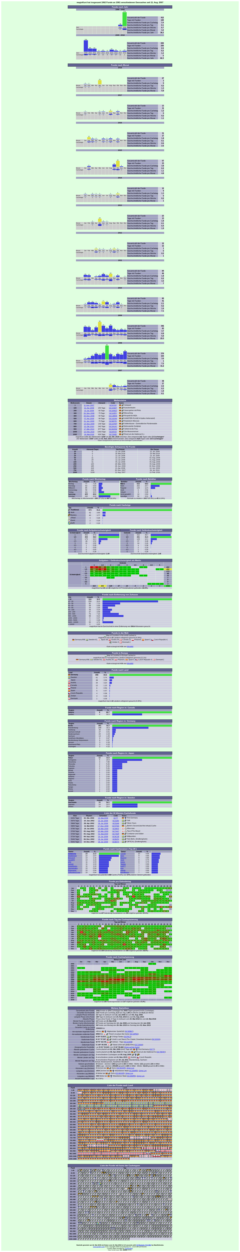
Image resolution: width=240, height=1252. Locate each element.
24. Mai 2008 (103, 818)
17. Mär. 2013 (89, 429)
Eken (122, 856)
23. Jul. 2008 (103, 821)
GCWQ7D (113, 421)
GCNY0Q (113, 405)
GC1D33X (156, 1039)
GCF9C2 (127, 1037)
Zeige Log (130, 1068)
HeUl (122, 860)
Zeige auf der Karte (132, 1047)
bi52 (69, 862)
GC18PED (134, 1034)
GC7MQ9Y (161, 1052)
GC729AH (139, 1045)
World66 (130, 647)
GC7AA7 (115, 831)
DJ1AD (123, 854)
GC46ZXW (113, 429)
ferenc (122, 862)
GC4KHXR (121, 1068)
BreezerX (71, 858)
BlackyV (123, 858)
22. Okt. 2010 (89, 426)
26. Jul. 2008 (103, 823)
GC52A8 (115, 823)
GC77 (115, 818)
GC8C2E (115, 837)
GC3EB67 (129, 1031)
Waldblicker (72, 856)
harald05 (71, 860)
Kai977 (123, 866)
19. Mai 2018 (89, 434)
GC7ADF (115, 834)
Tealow (123, 864)
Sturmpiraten (73, 868)
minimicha (72, 854)
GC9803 (115, 829)
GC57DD (115, 826)
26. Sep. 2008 (89, 413)
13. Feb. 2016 (89, 432)
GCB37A (115, 842)
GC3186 (115, 821)
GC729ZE (113, 434)
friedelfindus (72, 866)
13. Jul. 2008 (89, 411)
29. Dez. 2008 (89, 416)
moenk (122, 870)
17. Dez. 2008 (103, 826)
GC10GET (113, 408)
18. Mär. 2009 (103, 829)
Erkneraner (72, 870)
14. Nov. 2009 (89, 424)
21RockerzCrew (74, 872)
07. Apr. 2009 (89, 419)
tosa (121, 868)
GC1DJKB (128, 1042)
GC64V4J (113, 432)
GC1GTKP (113, 424)
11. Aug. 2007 (89, 405)
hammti (70, 864)
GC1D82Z (113, 411)
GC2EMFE (133, 1071)
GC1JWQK (113, 416)
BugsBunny (124, 872)
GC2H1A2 (113, 426)
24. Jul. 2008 (103, 837)
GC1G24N (113, 419)
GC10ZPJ (113, 413)
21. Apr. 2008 (89, 408)
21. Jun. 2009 (89, 421)
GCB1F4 (115, 839)
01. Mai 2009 (103, 834)
